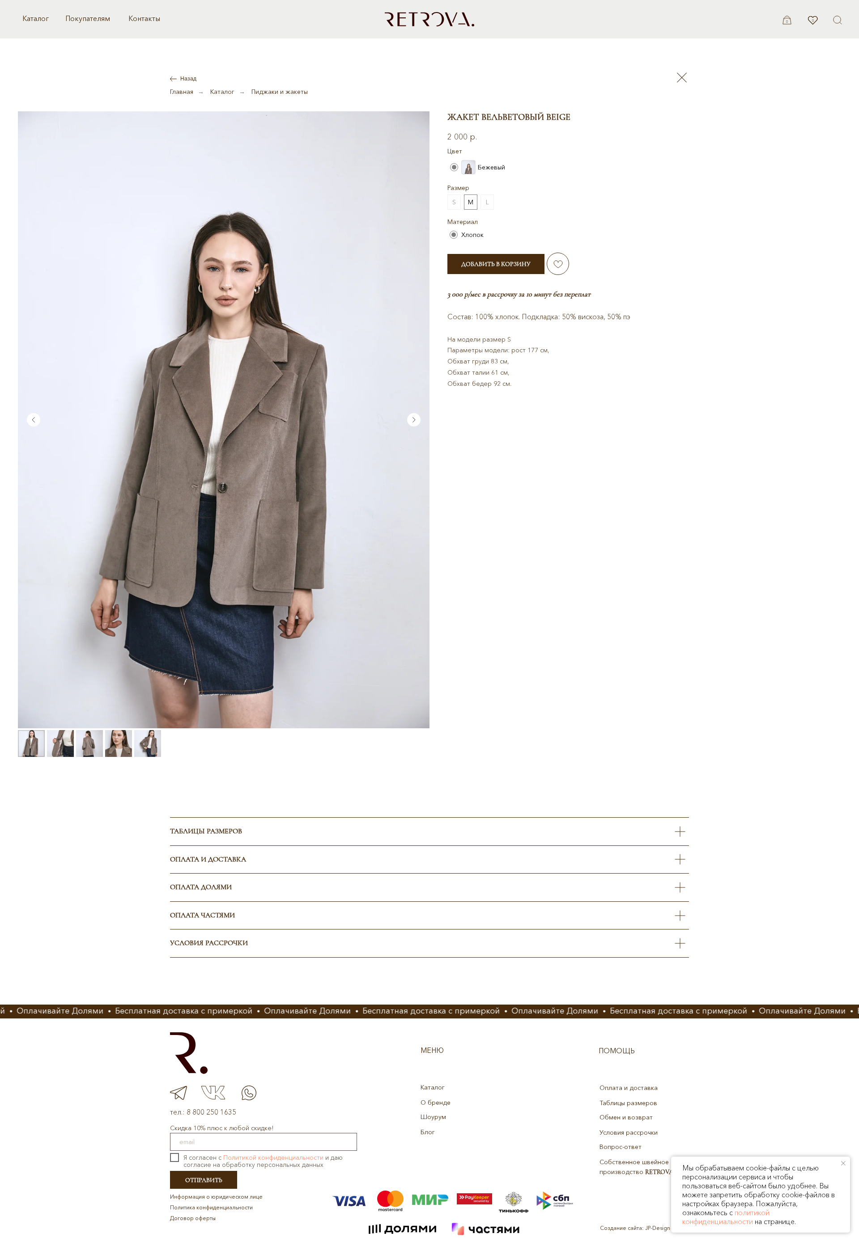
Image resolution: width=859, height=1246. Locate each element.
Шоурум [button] (433, 1117)
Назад (188, 79)
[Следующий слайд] (414, 420)
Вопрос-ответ (621, 1147)
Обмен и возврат (626, 1117)
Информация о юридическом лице (216, 1196)
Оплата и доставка (629, 1088)
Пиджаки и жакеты (279, 92)
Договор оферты (193, 1218)
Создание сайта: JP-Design (635, 1228)
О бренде (436, 1102)
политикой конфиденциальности (726, 1217)
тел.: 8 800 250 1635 (203, 1111)
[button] (837, 20)
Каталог (35, 18)
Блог (428, 1132)
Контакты (144, 18)
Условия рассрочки (629, 1132)
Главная (181, 92)
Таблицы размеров (628, 1103)
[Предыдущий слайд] (33, 420)
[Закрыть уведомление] (843, 1163)
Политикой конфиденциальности (273, 1157)
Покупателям (87, 18)
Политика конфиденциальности (211, 1207)
